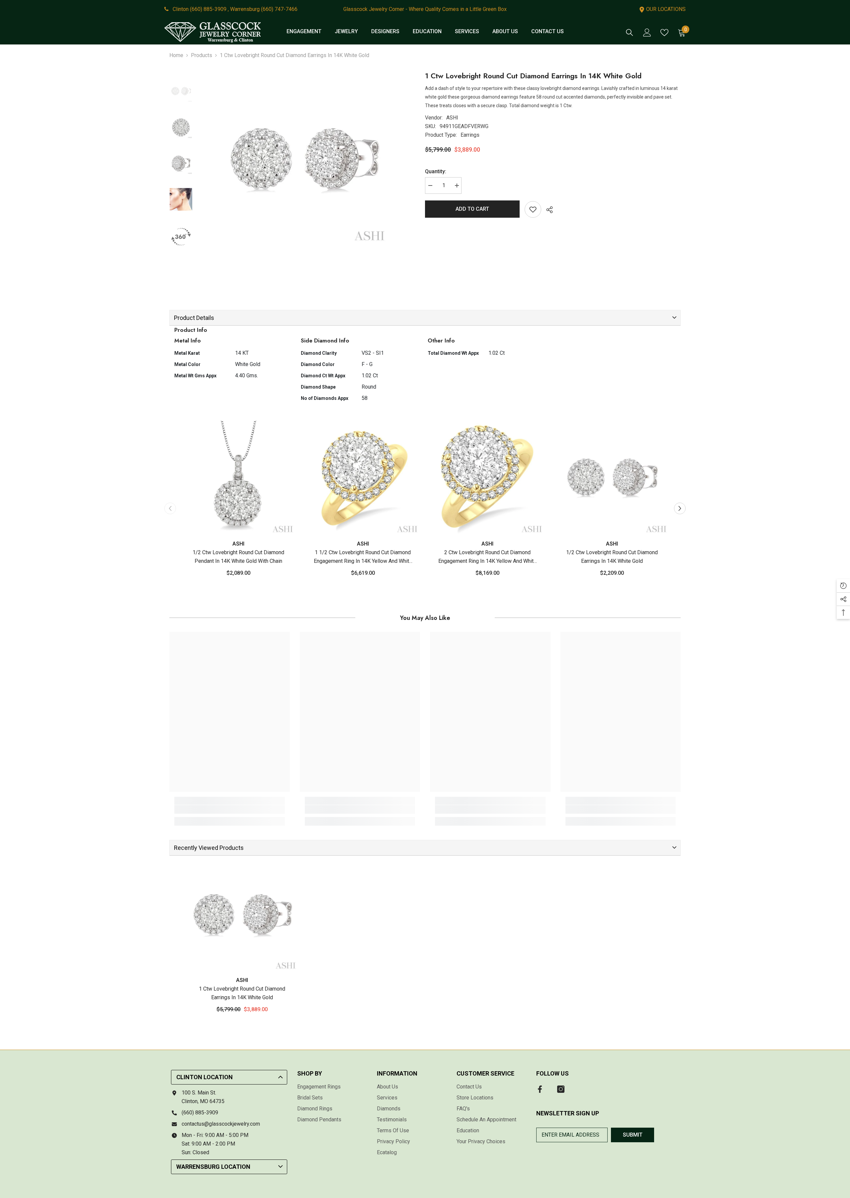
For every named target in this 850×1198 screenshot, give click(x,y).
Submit (632, 1135)
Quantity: (435, 171)
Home (176, 55)
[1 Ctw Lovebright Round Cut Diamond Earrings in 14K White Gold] (242, 915)
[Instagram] (561, 1089)
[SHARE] (547, 210)
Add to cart (472, 209)
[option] (303, 160)
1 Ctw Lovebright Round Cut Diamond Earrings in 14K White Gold (242, 993)
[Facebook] (540, 1089)
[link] (229, 809)
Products (201, 55)
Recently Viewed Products (209, 847)
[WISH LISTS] (664, 33)
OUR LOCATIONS (665, 9)
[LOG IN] (647, 33)
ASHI (452, 117)
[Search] (629, 32)
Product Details (194, 317)
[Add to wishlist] (533, 209)
